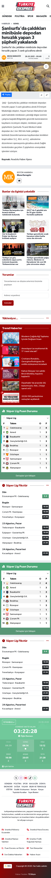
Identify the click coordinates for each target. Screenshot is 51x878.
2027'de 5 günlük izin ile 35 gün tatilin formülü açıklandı (37, 212)
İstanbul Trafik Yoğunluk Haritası (34, 840)
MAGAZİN (41, 16)
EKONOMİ (8, 787)
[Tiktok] (30, 778)
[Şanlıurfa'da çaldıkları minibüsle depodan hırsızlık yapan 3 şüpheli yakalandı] (25, 77)
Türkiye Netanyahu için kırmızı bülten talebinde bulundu (12, 212)
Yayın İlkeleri (33, 792)
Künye (41, 789)
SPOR (30, 16)
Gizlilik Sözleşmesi (21, 789)
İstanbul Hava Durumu (39, 830)
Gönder (8, 303)
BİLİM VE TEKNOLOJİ (37, 787)
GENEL (16, 24)
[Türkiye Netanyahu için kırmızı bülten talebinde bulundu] (13, 202)
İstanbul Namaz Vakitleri (10, 840)
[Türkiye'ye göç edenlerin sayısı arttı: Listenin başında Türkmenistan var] (13, 249)
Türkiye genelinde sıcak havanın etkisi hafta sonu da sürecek (37, 236)
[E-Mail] (19, 181)
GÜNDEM (7, 16)
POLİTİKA (19, 16)
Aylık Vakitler (9, 766)
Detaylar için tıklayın (25, 476)
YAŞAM (24, 787)
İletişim (34, 789)
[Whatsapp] (35, 778)
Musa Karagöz (24, 175)
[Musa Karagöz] (8, 177)
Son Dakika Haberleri (13, 855)
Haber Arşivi (35, 855)
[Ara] (48, 6)
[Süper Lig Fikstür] (47, 485)
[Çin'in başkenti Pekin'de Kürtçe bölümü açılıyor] (13, 226)
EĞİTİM (9, 789)
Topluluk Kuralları (20, 792)
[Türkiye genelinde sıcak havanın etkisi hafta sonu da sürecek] (38, 226)
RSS (9, 866)
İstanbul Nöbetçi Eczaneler (10, 831)
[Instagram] (21, 778)
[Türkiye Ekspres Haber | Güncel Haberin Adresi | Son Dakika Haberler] (25, 6)
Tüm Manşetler (36, 848)
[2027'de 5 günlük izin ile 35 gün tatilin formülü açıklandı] (38, 202)
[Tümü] (47, 318)
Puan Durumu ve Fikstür (14, 848)
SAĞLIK (17, 787)
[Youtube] (25, 778)
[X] (16, 778)
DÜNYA (42, 784)
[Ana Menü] (3, 6)
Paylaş (8, 95)
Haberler (6, 24)
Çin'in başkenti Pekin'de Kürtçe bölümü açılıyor (9, 236)
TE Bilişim (32, 874)
